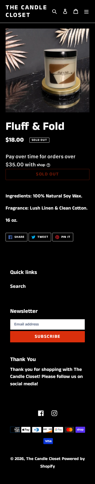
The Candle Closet (26, 11)
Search (18, 286)
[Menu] (86, 11)
